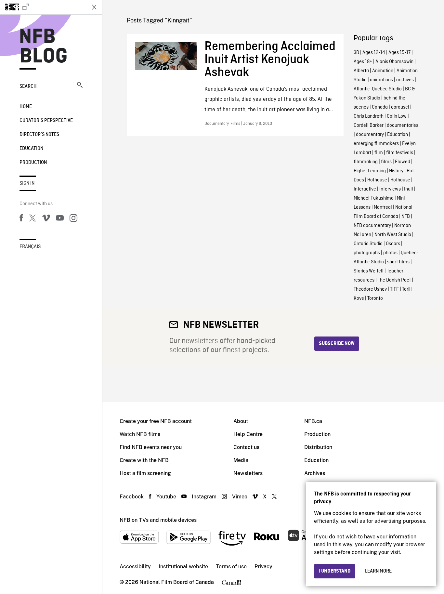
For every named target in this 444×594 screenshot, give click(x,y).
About (240, 421)
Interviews (390, 189)
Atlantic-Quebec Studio (378, 89)
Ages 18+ (363, 62)
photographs (367, 253)
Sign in (27, 183)
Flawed (402, 162)
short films (398, 262)
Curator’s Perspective (46, 120)
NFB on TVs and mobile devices (158, 520)
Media (240, 460)
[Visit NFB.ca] (43, 7)
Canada (380, 107)
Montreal (383, 207)
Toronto (375, 298)
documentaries (402, 125)
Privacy (263, 566)
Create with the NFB (144, 460)
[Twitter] (32, 219)
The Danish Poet (394, 280)
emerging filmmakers (376, 143)
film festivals (399, 153)
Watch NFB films (140, 434)
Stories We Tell (369, 271)
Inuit (408, 189)
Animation (382, 71)
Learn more (378, 571)
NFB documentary (372, 225)
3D (356, 52)
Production (33, 162)
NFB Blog (44, 46)
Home (26, 106)
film (378, 153)
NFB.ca (313, 421)
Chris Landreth (369, 116)
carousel (400, 107)
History (396, 171)
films (386, 162)
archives (405, 80)
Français (30, 246)
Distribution (318, 447)
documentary (370, 134)
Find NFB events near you (151, 447)
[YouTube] (60, 219)
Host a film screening (145, 473)
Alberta (361, 71)
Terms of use (231, 566)
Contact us (246, 447)
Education (31, 148)
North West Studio (392, 234)
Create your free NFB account (156, 421)
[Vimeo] (46, 219)
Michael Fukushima (374, 198)
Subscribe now (337, 343)
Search (28, 86)
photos (390, 253)
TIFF (394, 289)
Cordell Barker (369, 125)
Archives (314, 473)
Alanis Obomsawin (394, 62)
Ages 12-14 (373, 52)
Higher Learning (370, 171)
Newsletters (248, 473)
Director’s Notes (39, 134)
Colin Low (397, 116)
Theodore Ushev (370, 289)
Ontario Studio (368, 244)
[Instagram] (73, 219)
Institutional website (183, 566)
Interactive (365, 189)
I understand (335, 571)
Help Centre (248, 434)
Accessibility (135, 566)
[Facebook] (21, 219)
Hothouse (377, 180)
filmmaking (366, 162)
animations (381, 80)
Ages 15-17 (399, 52)
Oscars (393, 244)
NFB (405, 216)
